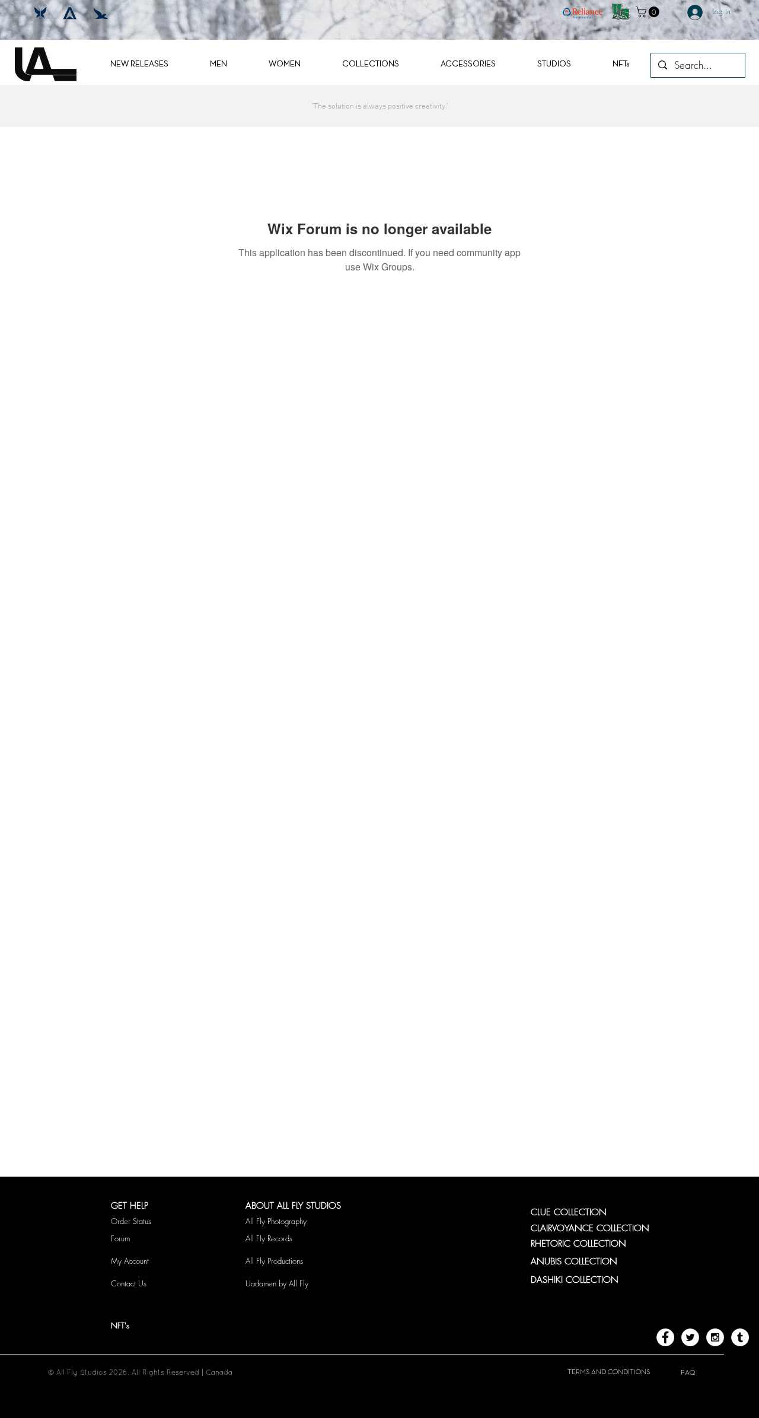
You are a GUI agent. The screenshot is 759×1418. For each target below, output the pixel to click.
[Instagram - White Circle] (715, 1337)
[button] (649, 12)
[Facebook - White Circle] (665, 1337)
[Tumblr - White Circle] (740, 1337)
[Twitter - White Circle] (690, 1337)
